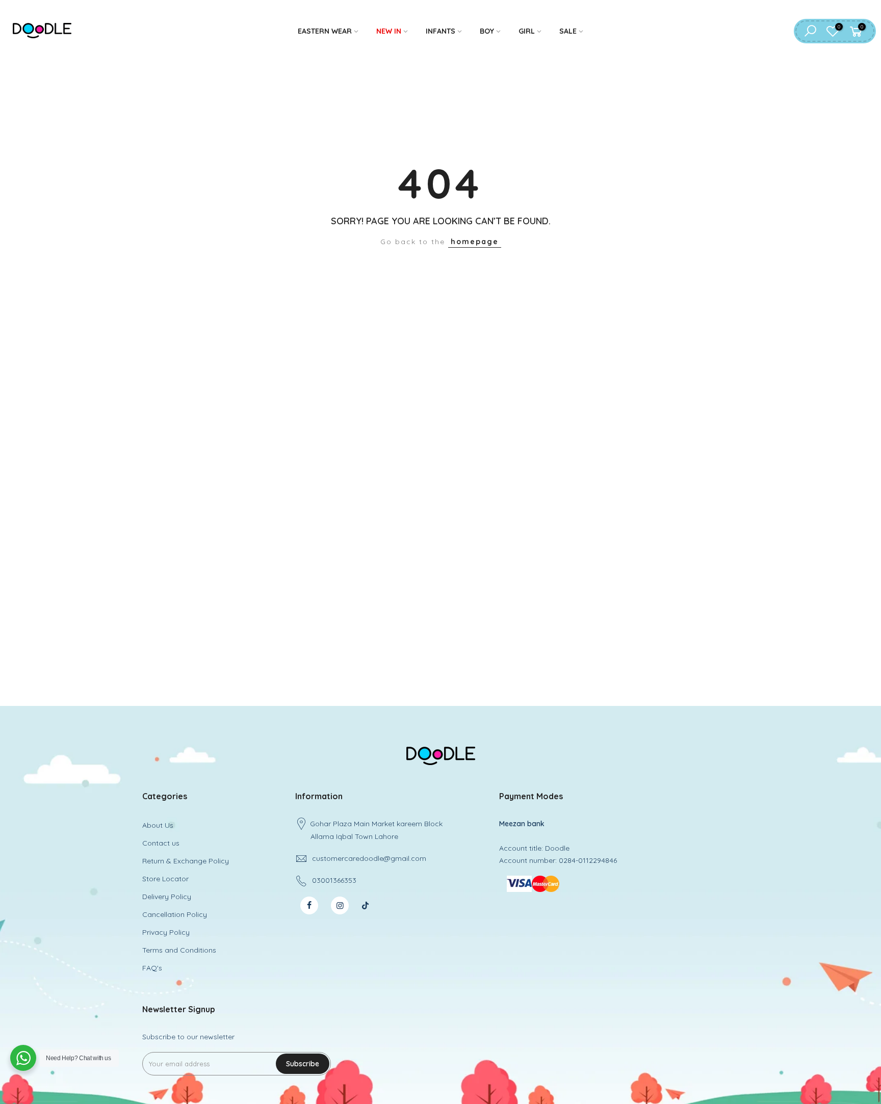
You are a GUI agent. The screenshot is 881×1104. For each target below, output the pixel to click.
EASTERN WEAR (325, 31)
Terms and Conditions (179, 950)
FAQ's (152, 967)
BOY (487, 31)
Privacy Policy (166, 932)
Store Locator (165, 878)
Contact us (160, 843)
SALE (568, 31)
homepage (475, 241)
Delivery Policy (166, 896)
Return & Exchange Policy (185, 860)
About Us (157, 825)
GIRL (527, 31)
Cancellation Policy (174, 914)
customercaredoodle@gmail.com (369, 858)
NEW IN (388, 31)
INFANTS (440, 31)
